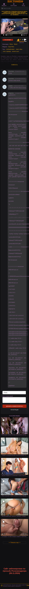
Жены (11, 44)
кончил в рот (15, 51)
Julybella (10, 85)
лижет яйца (19, 49)
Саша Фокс (11, 46)
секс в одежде (7, 51)
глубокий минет (10, 49)
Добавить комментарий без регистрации (14, 407)
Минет (15, 44)
